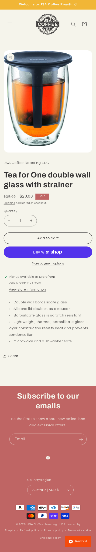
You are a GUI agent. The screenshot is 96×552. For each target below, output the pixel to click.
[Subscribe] (81, 439)
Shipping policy (50, 538)
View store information (27, 289)
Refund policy (29, 530)
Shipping (9, 203)
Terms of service (79, 530)
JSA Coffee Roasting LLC (45, 524)
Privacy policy (53, 530)
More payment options (48, 263)
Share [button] (13, 356)
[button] (9, 24)
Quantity (10, 211)
